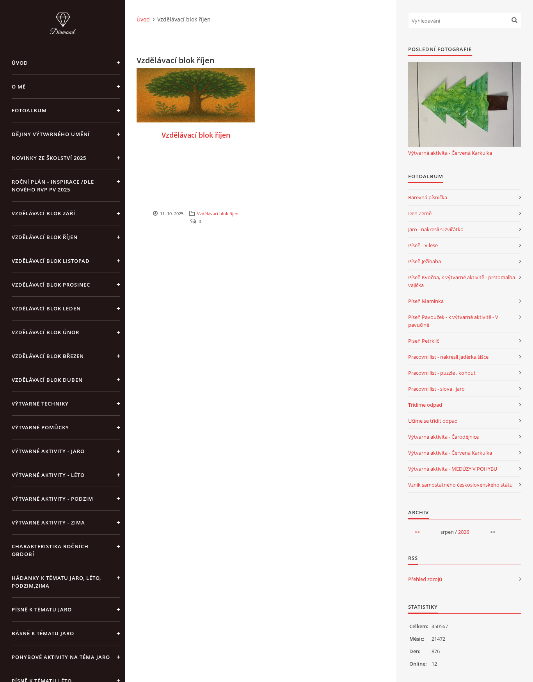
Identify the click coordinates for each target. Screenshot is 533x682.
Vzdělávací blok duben (47, 379)
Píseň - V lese (423, 245)
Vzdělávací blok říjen (45, 237)
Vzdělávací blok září (43, 213)
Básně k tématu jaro (43, 633)
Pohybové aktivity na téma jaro (61, 657)
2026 (463, 531)
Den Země (420, 213)
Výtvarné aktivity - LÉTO (48, 474)
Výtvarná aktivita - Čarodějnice (443, 436)
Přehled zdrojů (425, 579)
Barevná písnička (427, 197)
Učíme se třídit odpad (433, 420)
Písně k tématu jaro (42, 609)
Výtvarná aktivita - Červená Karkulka (450, 152)
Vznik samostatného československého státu (460, 484)
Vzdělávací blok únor (45, 332)
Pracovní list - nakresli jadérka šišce (448, 356)
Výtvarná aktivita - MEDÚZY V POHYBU (452, 468)
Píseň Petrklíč (423, 340)
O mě (19, 86)
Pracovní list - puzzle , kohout (442, 372)
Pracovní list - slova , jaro (436, 388)
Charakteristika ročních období (50, 550)
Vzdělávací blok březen (48, 356)
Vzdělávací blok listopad (51, 260)
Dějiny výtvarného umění (51, 134)
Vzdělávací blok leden (46, 308)
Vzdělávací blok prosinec (51, 284)
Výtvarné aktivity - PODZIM (52, 498)
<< (417, 531)
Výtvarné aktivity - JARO (48, 451)
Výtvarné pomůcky (40, 427)
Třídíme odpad (425, 404)
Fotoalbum (29, 110)
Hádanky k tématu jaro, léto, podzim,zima (56, 581)
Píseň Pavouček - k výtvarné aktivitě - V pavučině (453, 321)
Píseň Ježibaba (424, 261)
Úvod (20, 62)
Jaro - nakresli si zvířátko (436, 229)
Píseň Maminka (426, 301)
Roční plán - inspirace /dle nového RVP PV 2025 (53, 185)
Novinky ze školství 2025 (49, 157)
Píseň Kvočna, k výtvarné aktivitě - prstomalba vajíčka (461, 281)
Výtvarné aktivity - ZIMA (48, 522)
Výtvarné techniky (40, 403)
